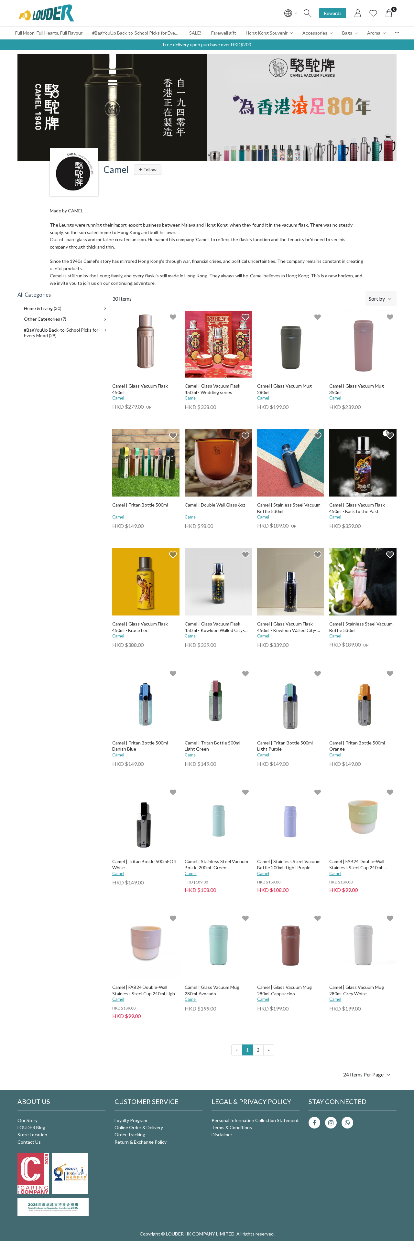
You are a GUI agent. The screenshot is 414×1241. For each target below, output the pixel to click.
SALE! (195, 33)
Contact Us (29, 1142)
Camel (118, 398)
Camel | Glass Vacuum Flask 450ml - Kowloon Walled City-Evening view (214, 627)
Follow (150, 169)
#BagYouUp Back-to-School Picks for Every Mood (138, 33)
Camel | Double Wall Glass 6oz (215, 505)
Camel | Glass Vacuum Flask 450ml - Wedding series (212, 389)
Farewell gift (223, 33)
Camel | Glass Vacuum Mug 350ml (356, 389)
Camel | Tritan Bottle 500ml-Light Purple (285, 746)
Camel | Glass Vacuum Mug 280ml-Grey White (356, 990)
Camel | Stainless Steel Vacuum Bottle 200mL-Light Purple (289, 865)
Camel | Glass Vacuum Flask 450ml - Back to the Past (357, 508)
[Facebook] (314, 1123)
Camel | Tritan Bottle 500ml (140, 505)
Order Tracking (129, 1134)
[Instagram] (331, 1123)
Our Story (27, 1120)
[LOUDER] (46, 13)
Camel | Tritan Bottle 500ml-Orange (358, 746)
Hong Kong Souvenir (267, 33)
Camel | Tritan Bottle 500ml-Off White (144, 865)
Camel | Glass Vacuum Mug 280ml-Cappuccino (284, 990)
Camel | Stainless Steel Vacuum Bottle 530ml (289, 508)
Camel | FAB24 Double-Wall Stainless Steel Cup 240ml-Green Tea (356, 865)
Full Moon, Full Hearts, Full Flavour (48, 33)
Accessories (314, 33)
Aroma (373, 33)
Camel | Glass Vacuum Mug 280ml (284, 389)
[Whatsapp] (347, 1123)
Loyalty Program (130, 1120)
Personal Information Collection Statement (255, 1120)
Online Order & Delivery (138, 1127)
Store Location (32, 1134)
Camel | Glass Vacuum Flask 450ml (140, 389)
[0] (389, 13)
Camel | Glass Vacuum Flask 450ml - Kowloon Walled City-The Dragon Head (287, 627)
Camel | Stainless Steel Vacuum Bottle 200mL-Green (216, 865)
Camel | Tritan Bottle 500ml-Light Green (213, 746)
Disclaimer (222, 1134)
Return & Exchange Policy (140, 1142)
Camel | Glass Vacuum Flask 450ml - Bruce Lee (140, 627)
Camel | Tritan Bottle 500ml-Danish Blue (140, 746)
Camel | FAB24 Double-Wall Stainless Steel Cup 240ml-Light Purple (144, 990)
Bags (347, 33)
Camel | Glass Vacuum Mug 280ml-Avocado (212, 990)
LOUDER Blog (31, 1127)
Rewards (333, 13)
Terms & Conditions (232, 1127)
